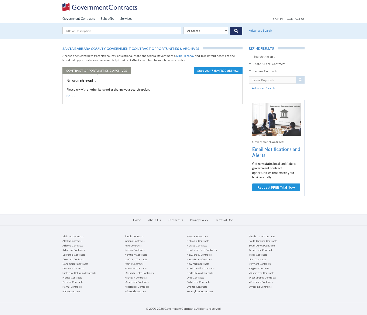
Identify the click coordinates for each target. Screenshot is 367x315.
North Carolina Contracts (201, 268)
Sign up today (185, 55)
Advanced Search (260, 30)
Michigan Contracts (136, 277)
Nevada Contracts (197, 245)
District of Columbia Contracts (79, 272)
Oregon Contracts (197, 286)
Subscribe (107, 18)
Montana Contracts (198, 236)
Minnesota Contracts (137, 282)
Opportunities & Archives (96, 70)
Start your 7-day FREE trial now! (218, 70)
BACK (70, 96)
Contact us (296, 18)
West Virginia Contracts (262, 277)
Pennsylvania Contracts (200, 291)
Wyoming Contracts (260, 286)
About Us (154, 220)
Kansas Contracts (135, 250)
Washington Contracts (261, 272)
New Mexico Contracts (200, 259)
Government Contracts (78, 18)
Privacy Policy (199, 220)
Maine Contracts (134, 263)
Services (126, 18)
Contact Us (175, 220)
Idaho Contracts (71, 291)
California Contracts (73, 254)
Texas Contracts (258, 254)
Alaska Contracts (72, 240)
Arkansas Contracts (73, 250)
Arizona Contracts (72, 245)
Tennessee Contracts (261, 250)
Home (137, 220)
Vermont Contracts (260, 263)
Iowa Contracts (133, 245)
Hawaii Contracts (72, 286)
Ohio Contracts (195, 277)
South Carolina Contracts (263, 240)
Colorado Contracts (73, 259)
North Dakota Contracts (200, 272)
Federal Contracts (266, 71)
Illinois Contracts (134, 236)
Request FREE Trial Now (276, 187)
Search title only (264, 56)
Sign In (278, 18)
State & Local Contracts (269, 64)
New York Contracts (198, 263)
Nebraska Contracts (198, 240)
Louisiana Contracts (136, 259)
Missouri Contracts (136, 291)
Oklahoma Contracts (198, 282)
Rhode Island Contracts (262, 236)
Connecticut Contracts (75, 263)
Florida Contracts (72, 277)
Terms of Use (224, 220)
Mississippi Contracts (137, 286)
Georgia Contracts (72, 282)
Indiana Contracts (135, 240)
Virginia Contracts (259, 268)
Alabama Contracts (73, 236)
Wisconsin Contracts (261, 282)
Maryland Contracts (136, 268)
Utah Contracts (257, 259)
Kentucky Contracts (136, 254)
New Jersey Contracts (199, 254)
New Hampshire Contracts (202, 250)
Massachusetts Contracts (139, 272)
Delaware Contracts (73, 268)
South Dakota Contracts (262, 245)
